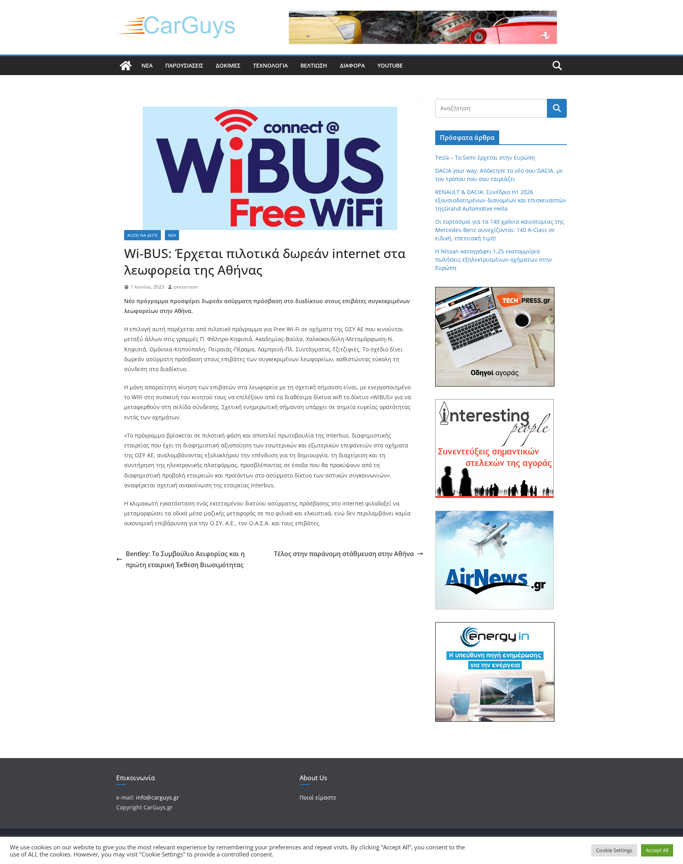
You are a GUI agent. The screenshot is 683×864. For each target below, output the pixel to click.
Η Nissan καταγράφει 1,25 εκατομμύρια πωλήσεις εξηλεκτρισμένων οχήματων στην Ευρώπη (493, 259)
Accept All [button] (657, 850)
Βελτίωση (313, 65)
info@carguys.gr (157, 797)
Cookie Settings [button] (614, 850)
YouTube (390, 65)
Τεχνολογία (270, 65)
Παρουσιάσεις (184, 65)
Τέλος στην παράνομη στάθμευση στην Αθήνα (344, 553)
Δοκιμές (228, 65)
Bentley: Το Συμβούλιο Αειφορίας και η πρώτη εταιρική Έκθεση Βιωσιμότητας (185, 559)
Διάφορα (352, 65)
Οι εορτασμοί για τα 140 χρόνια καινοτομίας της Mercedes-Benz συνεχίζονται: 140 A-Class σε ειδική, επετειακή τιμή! (499, 230)
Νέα (147, 65)
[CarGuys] (125, 65)
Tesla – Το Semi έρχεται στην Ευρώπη (485, 157)
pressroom (186, 286)
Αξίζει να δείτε (142, 235)
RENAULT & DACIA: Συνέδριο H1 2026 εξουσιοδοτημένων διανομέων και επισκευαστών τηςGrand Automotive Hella (500, 200)
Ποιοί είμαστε (318, 797)
